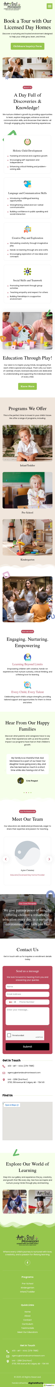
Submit (27, 1046)
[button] (49, 6)
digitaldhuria (35, 1383)
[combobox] (12, 1002)
